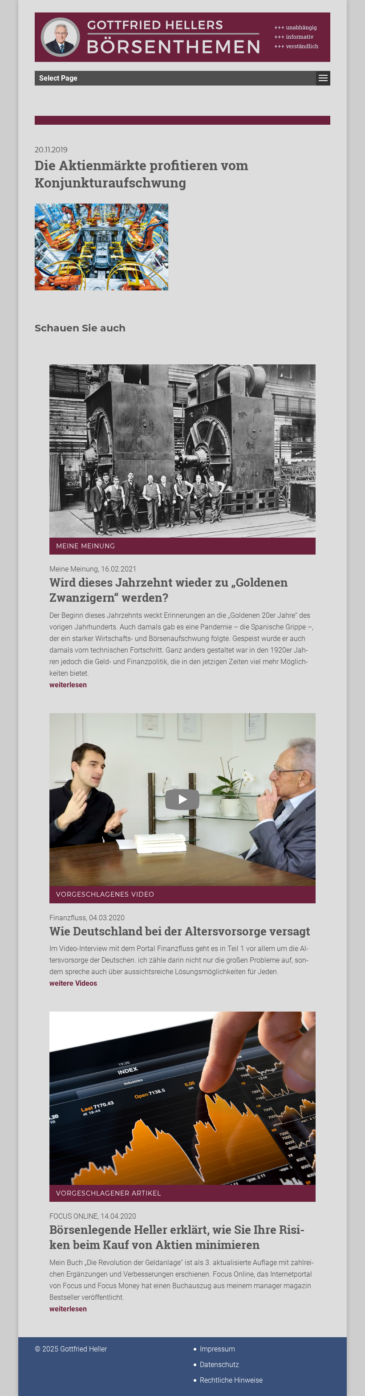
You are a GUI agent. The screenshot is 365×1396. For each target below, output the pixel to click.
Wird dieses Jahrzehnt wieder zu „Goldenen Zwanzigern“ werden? (168, 590)
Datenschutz (219, 1364)
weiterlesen (68, 685)
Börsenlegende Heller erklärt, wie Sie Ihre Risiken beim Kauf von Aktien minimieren (176, 1237)
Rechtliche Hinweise (231, 1380)
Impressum (217, 1349)
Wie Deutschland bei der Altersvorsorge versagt (179, 931)
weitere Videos (73, 983)
